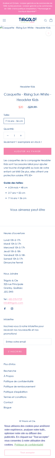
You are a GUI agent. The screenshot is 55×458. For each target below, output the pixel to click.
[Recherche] (45, 20)
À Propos (9, 376)
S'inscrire (15, 351)
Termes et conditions (15, 397)
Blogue (7, 407)
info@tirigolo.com (13, 302)
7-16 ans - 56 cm (14, 121)
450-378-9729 (15, 299)
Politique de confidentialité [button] (29, 444)
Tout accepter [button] (27, 452)
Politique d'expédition (16, 391)
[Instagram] (12, 308)
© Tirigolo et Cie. (27, 421)
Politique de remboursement (19, 386)
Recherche (10, 370)
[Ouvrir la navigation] (4, 20)
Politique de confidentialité (18, 381)
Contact (8, 402)
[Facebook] (5, 308)
